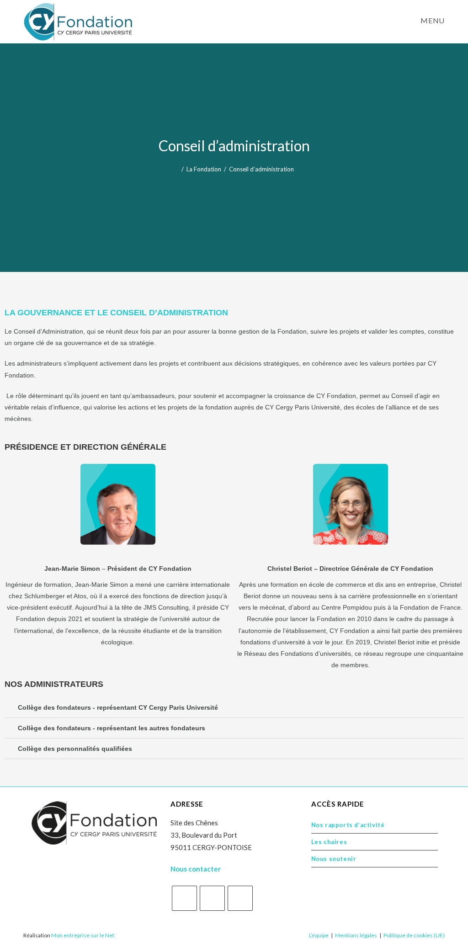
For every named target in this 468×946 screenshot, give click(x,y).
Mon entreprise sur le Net (82, 935)
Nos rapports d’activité (348, 825)
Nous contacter (195, 869)
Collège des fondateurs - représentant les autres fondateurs (111, 728)
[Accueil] (176, 169)
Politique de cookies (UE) (414, 935)
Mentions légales (356, 935)
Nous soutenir (333, 858)
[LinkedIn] (240, 898)
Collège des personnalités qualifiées (75, 748)
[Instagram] (212, 898)
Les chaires (329, 841)
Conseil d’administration (261, 169)
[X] (184, 898)
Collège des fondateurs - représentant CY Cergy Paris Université (118, 707)
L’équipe (319, 935)
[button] (234, 707)
